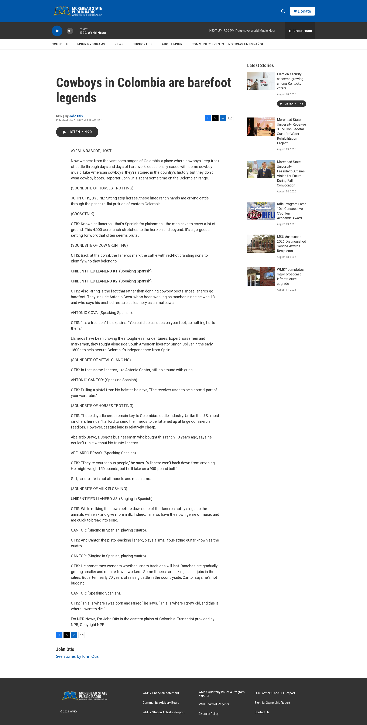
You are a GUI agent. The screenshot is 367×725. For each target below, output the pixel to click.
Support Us (143, 44)
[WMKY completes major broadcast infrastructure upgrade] (261, 276)
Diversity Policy (209, 713)
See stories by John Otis (77, 656)
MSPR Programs (91, 44)
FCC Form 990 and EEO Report (275, 693)
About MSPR (172, 44)
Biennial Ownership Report (272, 702)
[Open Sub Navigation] (71, 44)
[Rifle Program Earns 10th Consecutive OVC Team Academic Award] (261, 211)
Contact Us (262, 712)
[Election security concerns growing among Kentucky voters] (261, 81)
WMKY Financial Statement (161, 693)
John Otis (76, 116)
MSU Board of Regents (214, 704)
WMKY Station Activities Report (164, 712)
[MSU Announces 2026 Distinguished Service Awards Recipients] (261, 244)
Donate (304, 11)
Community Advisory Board (161, 702)
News (119, 44)
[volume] (69, 31)
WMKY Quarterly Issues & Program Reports (222, 694)
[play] (57, 31)
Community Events (208, 44)
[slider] (76, 31)
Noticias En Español (246, 44)
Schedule (60, 44)
